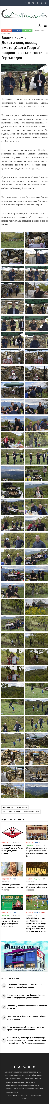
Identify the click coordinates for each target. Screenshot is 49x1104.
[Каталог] (24, 14)
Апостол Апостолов (11, 811)
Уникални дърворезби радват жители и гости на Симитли (27, 1007)
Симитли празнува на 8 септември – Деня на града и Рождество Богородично (25, 1028)
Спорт (43, 912)
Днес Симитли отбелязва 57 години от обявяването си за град (27, 1017)
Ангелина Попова (31, 811)
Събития (16, 30)
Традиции (27, 30)
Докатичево (22, 807)
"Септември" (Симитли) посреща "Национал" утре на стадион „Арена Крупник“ (25, 985)
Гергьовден (8, 807)
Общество (7, 30)
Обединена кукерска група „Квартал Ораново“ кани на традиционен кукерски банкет (26, 996)
